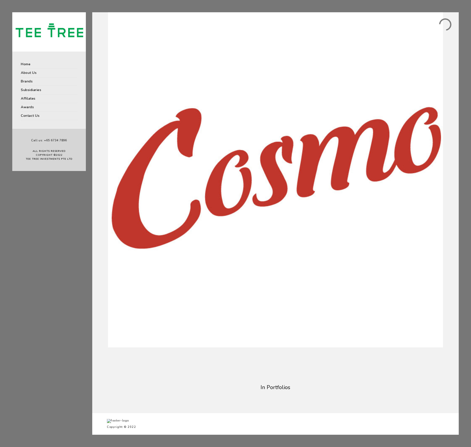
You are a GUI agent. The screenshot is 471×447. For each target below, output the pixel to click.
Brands (27, 81)
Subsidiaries (31, 90)
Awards (27, 107)
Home (25, 64)
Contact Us (30, 115)
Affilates (28, 98)
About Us (29, 72)
